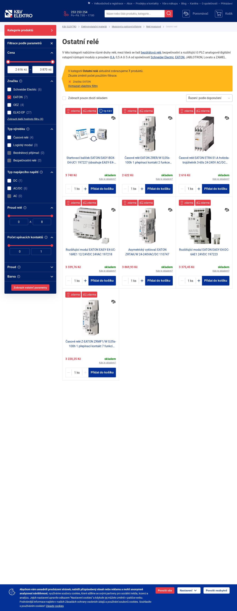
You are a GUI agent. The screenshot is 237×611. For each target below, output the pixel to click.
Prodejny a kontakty (147, 3)
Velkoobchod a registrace (108, 3)
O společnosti (209, 3)
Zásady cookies (55, 606)
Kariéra (194, 3)
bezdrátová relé (151, 52)
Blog (183, 3)
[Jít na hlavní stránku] (89, 3)
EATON (179, 57)
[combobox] (134, 13)
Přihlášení (227, 3)
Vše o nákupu (170, 3)
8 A (112, 57)
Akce (129, 3)
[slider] (8, 62)
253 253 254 (79, 12)
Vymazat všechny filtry (83, 86)
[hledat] (169, 13)
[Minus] (68, 188)
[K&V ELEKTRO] (18, 14)
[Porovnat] (113, 118)
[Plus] (85, 188)
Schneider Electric (162, 57)
